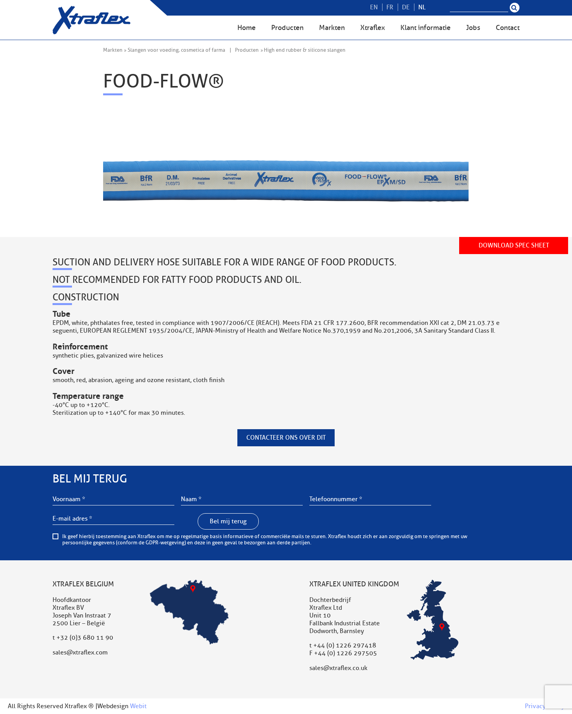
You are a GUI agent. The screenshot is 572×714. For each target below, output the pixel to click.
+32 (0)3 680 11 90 (84, 638)
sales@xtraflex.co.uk (338, 668)
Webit (138, 706)
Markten (332, 27)
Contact (507, 27)
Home (246, 27)
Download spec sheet (514, 245)
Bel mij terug (228, 521)
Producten (287, 27)
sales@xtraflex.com (80, 652)
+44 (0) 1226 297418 (344, 645)
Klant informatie (425, 27)
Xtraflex (372, 27)
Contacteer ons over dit (286, 438)
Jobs (473, 27)
